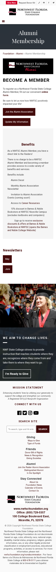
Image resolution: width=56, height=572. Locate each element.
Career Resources (31, 203)
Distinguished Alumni (33, 469)
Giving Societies (33, 458)
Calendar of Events (34, 487)
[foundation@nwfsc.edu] (43, 2)
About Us (34, 481)
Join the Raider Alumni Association (34, 467)
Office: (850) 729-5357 (31, 512)
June (7, 269)
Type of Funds (33, 443)
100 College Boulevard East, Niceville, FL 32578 (31, 518)
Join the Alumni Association (19, 111)
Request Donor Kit (27, 2)
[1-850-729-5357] (39, 2)
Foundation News (34, 484)
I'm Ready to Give (16, 374)
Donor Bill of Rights (34, 452)
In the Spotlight (34, 472)
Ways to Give (34, 440)
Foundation (8, 53)
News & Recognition (34, 455)
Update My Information (16, 121)
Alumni (19, 53)
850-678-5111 (29, 560)
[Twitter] (53, 2)
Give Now (11, 2)
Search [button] (42, 429)
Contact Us (34, 490)
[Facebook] (48, 2)
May (7, 259)
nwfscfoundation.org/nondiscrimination (23, 554)
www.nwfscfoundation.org (31, 509)
